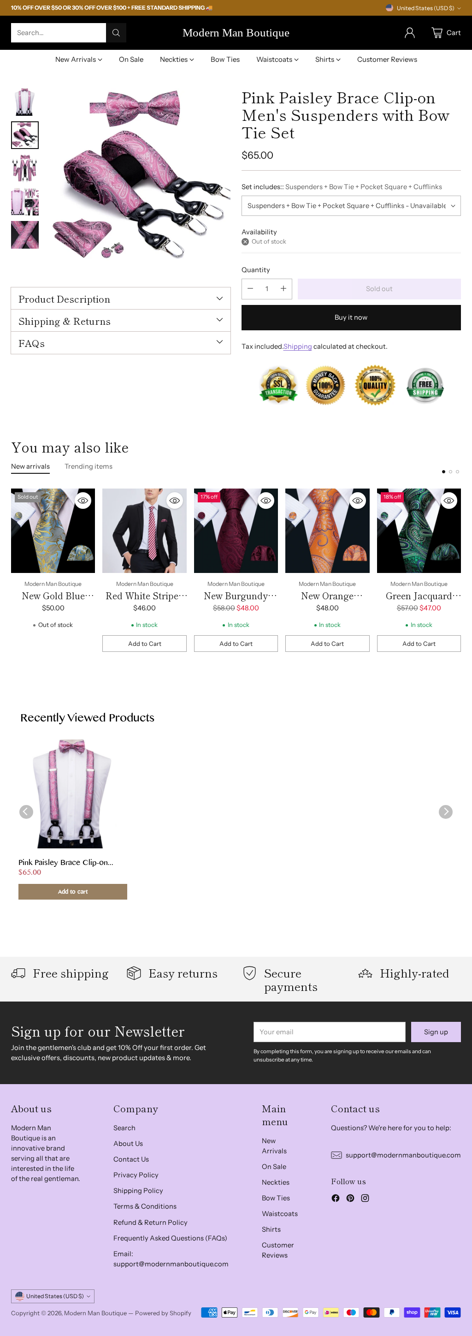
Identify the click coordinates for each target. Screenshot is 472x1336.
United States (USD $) (425, 8)
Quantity (256, 270)
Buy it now (351, 317)
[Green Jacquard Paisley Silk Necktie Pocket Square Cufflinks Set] (419, 531)
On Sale (274, 1167)
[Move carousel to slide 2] (450, 471)
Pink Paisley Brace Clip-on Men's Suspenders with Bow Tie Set (67, 863)
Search (124, 1128)
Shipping (297, 346)
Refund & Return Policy (150, 1222)
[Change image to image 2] (25, 135)
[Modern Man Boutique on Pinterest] (350, 1199)
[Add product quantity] (283, 289)
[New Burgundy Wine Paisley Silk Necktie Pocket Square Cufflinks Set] (236, 531)
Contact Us (131, 1159)
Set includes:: (342, 187)
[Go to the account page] (410, 33)
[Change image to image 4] (25, 201)
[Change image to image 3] (25, 168)
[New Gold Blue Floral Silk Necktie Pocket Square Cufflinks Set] (53, 531)
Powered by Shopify (163, 1313)
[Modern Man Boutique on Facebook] (335, 1199)
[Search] (116, 32)
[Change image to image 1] (25, 102)
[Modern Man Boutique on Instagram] (365, 1199)
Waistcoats (280, 1214)
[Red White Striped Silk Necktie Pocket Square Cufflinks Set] (144, 531)
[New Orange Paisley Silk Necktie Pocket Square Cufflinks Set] (327, 531)
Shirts (271, 1229)
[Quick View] (83, 500)
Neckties (275, 1182)
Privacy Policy (136, 1175)
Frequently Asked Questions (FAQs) (170, 1238)
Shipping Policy (138, 1191)
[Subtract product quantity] (250, 289)
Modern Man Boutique (95, 1313)
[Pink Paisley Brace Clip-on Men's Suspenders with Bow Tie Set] (139, 179)
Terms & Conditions (145, 1206)
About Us (128, 1143)
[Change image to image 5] (25, 235)
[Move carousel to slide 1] (443, 471)
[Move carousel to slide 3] (457, 471)
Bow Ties (276, 1198)
